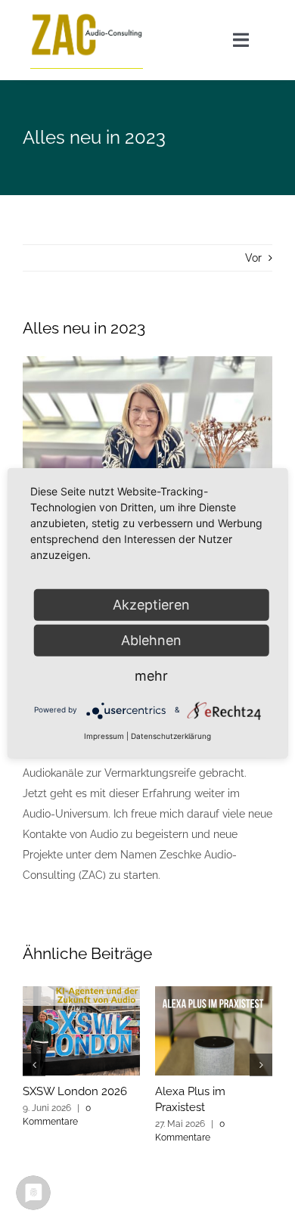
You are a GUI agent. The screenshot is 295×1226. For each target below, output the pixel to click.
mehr (151, 675)
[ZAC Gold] (86, 17)
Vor (253, 258)
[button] (34, 1065)
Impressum (104, 735)
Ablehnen (151, 639)
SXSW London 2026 (75, 1091)
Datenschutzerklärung (171, 735)
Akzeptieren (151, 604)
